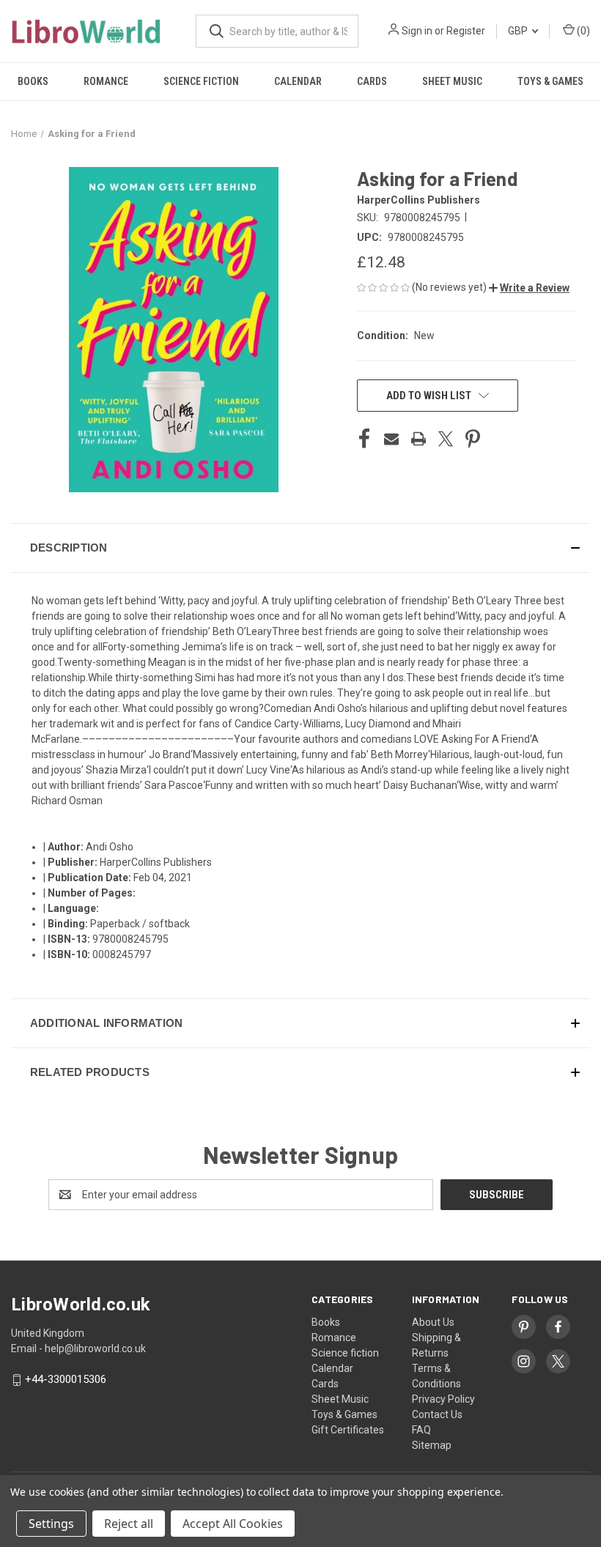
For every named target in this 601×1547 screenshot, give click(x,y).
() (582, 31)
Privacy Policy (443, 1399)
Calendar (298, 81)
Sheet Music (452, 81)
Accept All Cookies (232, 1524)
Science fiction (201, 81)
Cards (372, 81)
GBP (519, 31)
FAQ (421, 1430)
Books (33, 81)
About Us (433, 1322)
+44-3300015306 (65, 1380)
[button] (529, 288)
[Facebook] (364, 439)
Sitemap (431, 1445)
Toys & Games (550, 81)
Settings (51, 1524)
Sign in (417, 31)
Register (465, 31)
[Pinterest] (472, 439)
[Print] (418, 439)
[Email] (391, 439)
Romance (106, 81)
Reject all (128, 1524)
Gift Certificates (347, 1430)
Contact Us (437, 1414)
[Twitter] (445, 439)
